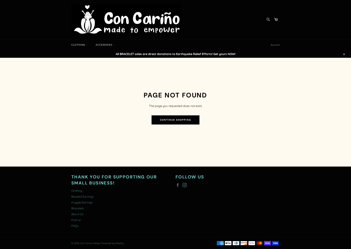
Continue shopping (175, 119)
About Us (77, 214)
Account (275, 44)
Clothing (78, 44)
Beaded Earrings (82, 196)
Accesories (104, 44)
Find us (76, 220)
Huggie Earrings (82, 202)
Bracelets (77, 208)
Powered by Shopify (112, 243)
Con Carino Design (90, 243)
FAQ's (75, 226)
